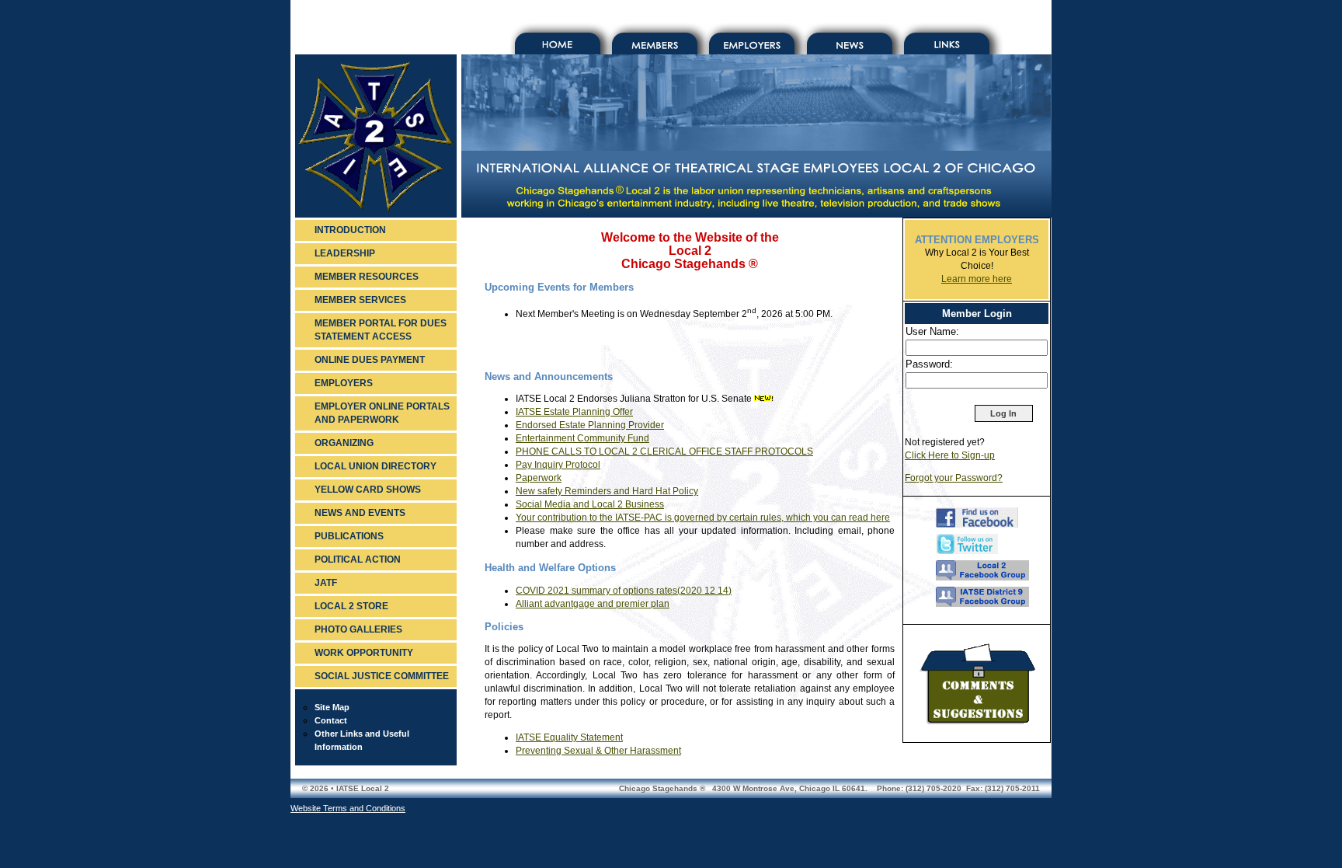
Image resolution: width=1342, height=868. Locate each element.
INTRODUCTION (350, 230)
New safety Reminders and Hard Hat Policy (607, 491)
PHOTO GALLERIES (358, 629)
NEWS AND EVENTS (360, 512)
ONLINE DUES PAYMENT (370, 359)
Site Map (332, 707)
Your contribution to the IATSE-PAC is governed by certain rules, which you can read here (703, 517)
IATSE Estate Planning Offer (574, 411)
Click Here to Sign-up (950, 455)
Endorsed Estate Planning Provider (590, 425)
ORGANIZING (344, 442)
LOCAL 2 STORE (351, 606)
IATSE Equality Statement (569, 737)
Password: (929, 364)
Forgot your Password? (954, 477)
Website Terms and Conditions (347, 808)
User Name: (932, 331)
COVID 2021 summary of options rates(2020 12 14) (624, 590)
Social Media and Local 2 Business (590, 504)
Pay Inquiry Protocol (558, 464)
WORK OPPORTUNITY (364, 652)
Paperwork (538, 477)
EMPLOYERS (344, 383)
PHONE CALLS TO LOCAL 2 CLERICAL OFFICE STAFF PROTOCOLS (664, 451)
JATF (326, 582)
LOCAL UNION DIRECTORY (375, 466)
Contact (331, 720)
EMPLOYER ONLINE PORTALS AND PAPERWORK (382, 413)
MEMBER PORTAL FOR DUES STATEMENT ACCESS (381, 330)
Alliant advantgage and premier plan (592, 603)
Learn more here (976, 279)
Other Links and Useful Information (362, 740)
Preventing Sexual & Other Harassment (598, 750)
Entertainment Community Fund (582, 438)
